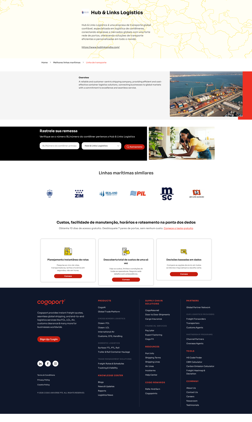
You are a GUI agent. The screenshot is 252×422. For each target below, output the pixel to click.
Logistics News (105, 395)
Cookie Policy (43, 385)
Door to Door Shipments (157, 314)
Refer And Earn (152, 389)
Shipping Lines (152, 362)
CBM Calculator (194, 362)
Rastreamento (136, 147)
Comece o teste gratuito (178, 228)
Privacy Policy (43, 380)
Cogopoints (151, 393)
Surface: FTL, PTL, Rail (108, 348)
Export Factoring (153, 335)
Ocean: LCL (103, 327)
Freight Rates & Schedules (111, 363)
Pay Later (149, 330)
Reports (102, 391)
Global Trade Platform (109, 311)
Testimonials (192, 405)
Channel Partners (195, 339)
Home (44, 62)
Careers (190, 396)
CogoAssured (152, 310)
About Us (191, 388)
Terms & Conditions (46, 375)
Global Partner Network (198, 307)
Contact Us (192, 392)
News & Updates (106, 386)
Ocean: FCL (103, 323)
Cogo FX (149, 339)
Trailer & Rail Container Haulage (114, 352)
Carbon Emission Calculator (200, 366)
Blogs (101, 382)
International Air (106, 332)
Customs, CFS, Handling (110, 336)
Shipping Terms (153, 357)
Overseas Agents (194, 343)
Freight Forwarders (196, 319)
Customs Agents (194, 327)
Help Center (151, 375)
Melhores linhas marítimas (66, 62)
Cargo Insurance (153, 319)
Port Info (149, 353)
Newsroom (191, 401)
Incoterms (150, 370)
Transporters (192, 323)
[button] (101, 146)
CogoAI (102, 307)
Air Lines (149, 366)
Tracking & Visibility (108, 368)
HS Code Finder (194, 357)
